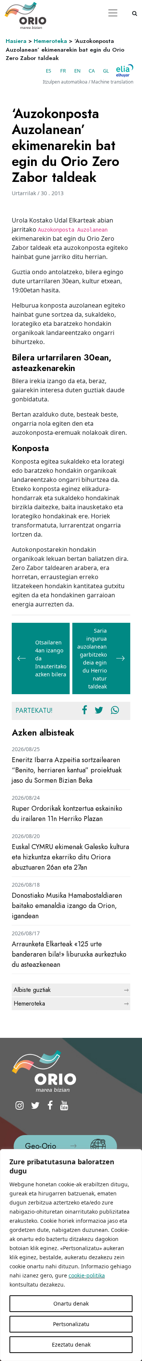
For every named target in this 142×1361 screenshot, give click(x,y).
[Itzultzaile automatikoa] (125, 70)
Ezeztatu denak (71, 1344)
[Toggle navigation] (113, 13)
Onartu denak (71, 1303)
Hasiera (16, 41)
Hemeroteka (50, 41)
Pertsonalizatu (71, 1324)
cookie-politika (87, 1275)
